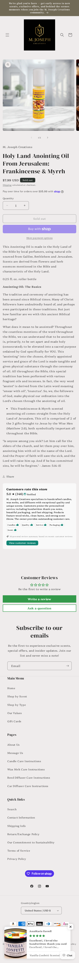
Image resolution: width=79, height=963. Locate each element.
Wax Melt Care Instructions (26, 769)
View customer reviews (22, 543)
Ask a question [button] (39, 608)
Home (11, 688)
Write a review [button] (39, 599)
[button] (7, 35)
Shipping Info (16, 826)
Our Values (14, 713)
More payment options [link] (39, 237)
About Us (13, 744)
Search (12, 809)
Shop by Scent (17, 696)
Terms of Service (18, 850)
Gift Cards (14, 721)
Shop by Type (16, 705)
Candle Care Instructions (24, 761)
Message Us (15, 753)
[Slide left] (31, 138)
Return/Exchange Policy (23, 834)
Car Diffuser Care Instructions (27, 786)
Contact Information (21, 817)
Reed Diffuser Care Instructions (28, 777)
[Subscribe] (67, 666)
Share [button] (10, 476)
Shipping (7, 185)
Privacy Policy (16, 859)
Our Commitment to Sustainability (30, 842)
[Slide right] (48, 138)
